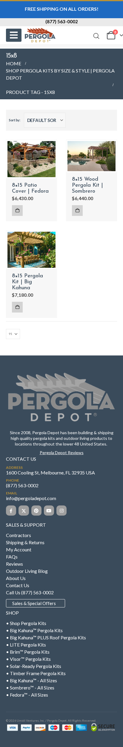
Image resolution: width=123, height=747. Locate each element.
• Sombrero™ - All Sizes (30, 687)
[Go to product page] (31, 159)
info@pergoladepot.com (31, 498)
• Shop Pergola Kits (26, 623)
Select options (17, 210)
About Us (16, 578)
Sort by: (14, 120)
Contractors (18, 535)
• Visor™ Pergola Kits (28, 659)
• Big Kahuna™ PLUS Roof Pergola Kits (46, 637)
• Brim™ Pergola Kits (28, 652)
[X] (24, 510)
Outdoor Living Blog (27, 571)
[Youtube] (49, 510)
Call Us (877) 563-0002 (30, 592)
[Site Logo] (40, 35)
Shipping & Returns (25, 542)
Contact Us (17, 585)
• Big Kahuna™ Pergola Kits (34, 630)
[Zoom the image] (61, 373)
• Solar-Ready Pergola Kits (33, 666)
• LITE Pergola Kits (26, 644)
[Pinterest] (36, 510)
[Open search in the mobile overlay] (96, 36)
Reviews (14, 564)
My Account (18, 549)
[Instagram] (61, 510)
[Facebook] (11, 510)
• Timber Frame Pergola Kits (36, 673)
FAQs (12, 556)
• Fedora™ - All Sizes (27, 694)
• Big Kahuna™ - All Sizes (31, 680)
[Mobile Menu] (13, 35)
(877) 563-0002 (61, 21)
